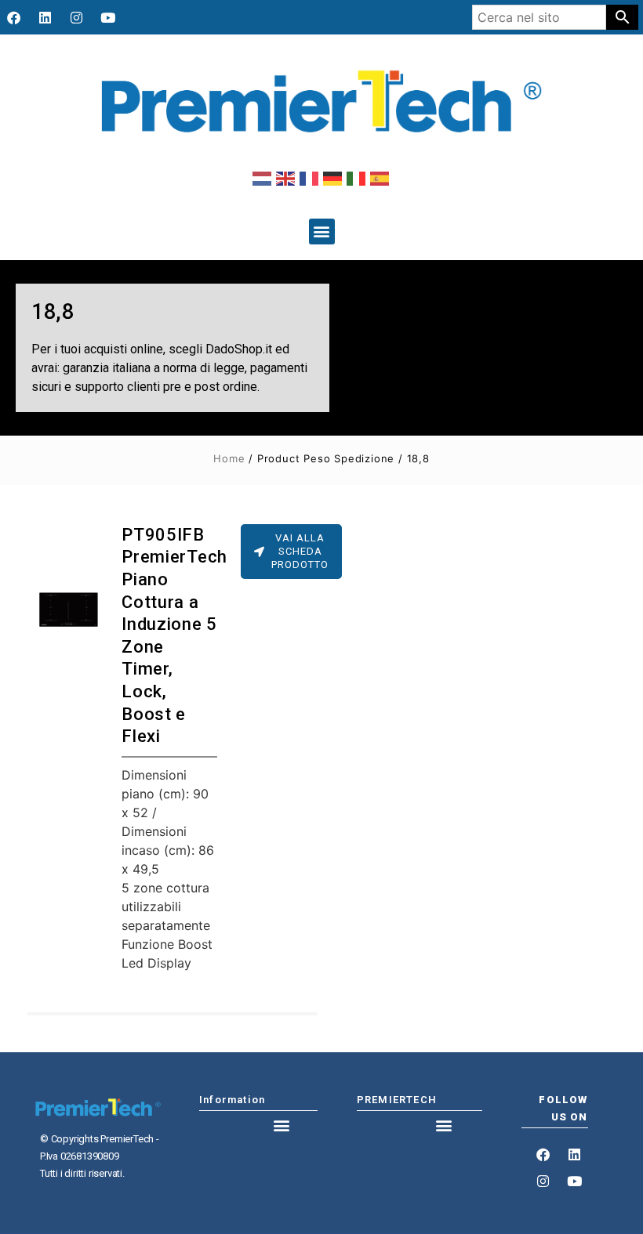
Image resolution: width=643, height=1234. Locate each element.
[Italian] (357, 178)
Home (229, 458)
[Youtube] (107, 17)
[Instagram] (76, 17)
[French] (310, 178)
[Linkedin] (44, 17)
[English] (286, 178)
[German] (333, 178)
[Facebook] (13, 17)
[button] (322, 231)
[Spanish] (380, 178)
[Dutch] (262, 178)
